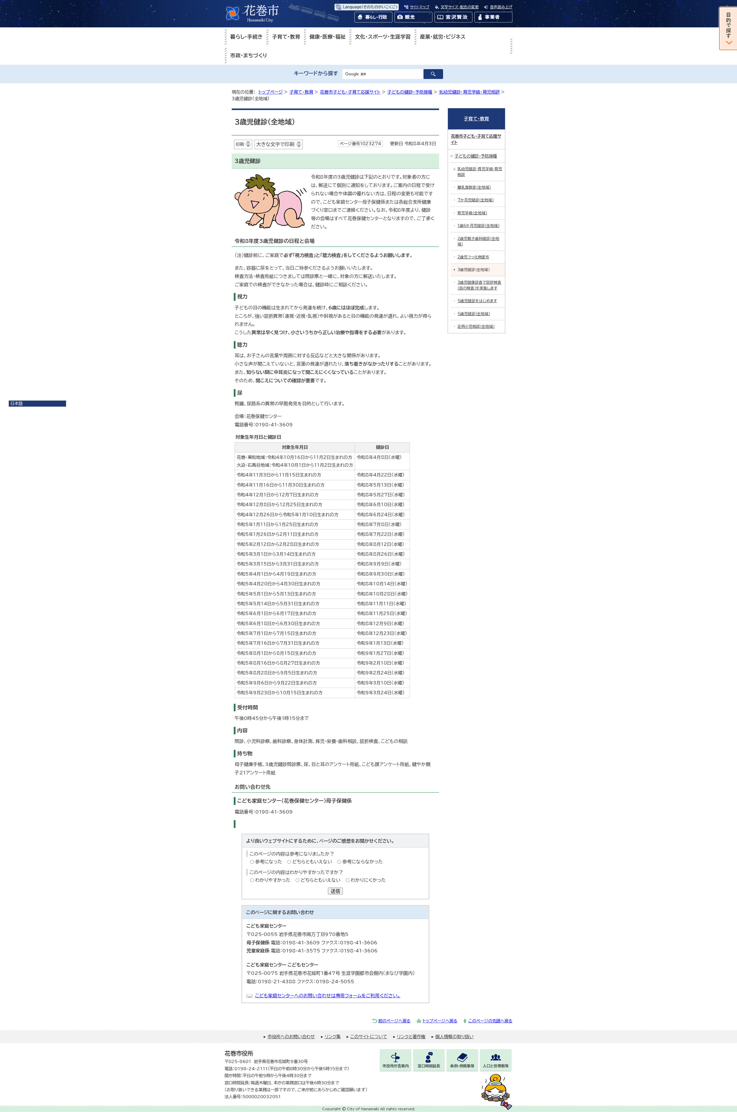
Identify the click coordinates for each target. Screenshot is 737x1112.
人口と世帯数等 (496, 1066)
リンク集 (333, 1037)
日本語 (16, 403)
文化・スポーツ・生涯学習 (383, 36)
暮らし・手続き (246, 36)
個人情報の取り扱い (454, 1037)
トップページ (271, 92)
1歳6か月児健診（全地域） (478, 226)
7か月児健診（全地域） (475, 200)
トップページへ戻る (440, 1021)
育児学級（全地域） (472, 213)
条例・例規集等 (462, 1066)
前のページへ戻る (394, 1021)
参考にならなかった (362, 861)
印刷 (240, 144)
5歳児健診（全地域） (473, 314)
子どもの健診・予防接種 (409, 92)
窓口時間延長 (429, 1066)
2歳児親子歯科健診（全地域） (478, 241)
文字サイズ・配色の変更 (460, 7)
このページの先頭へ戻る (490, 1021)
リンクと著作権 (411, 1037)
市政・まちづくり (248, 55)
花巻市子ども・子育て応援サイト (350, 92)
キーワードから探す (316, 73)
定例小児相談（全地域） (476, 326)
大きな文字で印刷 (275, 144)
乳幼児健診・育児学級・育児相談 (469, 92)
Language (370, 7)
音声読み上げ (501, 7)
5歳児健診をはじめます (477, 301)
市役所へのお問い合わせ (291, 1037)
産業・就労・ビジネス (443, 36)
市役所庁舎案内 (396, 1066)
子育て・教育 (286, 36)
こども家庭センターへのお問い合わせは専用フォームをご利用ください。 (327, 995)
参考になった (268, 861)
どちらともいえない (312, 861)
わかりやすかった (272, 880)
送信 (335, 891)
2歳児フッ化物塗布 (473, 257)
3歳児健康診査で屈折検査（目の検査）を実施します (479, 285)
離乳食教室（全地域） (474, 187)
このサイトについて (368, 1037)
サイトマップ (420, 7)
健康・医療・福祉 (327, 36)
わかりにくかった (368, 880)
